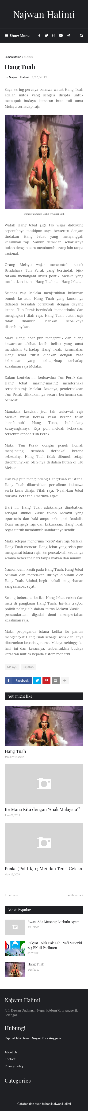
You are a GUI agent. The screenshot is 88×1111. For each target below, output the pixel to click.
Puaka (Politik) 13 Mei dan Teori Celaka (43, 868)
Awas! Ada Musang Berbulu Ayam (53, 921)
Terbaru (12, 895)
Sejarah (28, 667)
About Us (11, 1052)
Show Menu (20, 35)
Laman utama (13, 57)
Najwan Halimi (44, 14)
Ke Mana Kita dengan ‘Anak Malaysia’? (42, 809)
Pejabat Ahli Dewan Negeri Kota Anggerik (33, 1038)
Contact (10, 1059)
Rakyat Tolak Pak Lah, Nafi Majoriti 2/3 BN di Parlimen (54, 945)
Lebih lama (73, 895)
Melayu (28, 57)
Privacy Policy (14, 1066)
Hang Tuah (15, 751)
